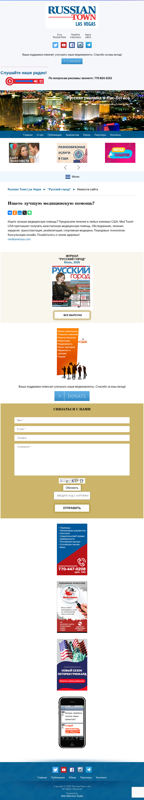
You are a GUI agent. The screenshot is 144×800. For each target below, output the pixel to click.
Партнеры (100, 134)
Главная (28, 134)
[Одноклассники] (15, 213)
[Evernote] (29, 213)
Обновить (72, 487)
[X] (24, 213)
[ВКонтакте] (10, 213)
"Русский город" (59, 189)
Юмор (86, 134)
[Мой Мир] (20, 213)
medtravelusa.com (19, 239)
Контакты (115, 134)
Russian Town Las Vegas (24, 189)
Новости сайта (87, 189)
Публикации (54, 134)
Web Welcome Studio (72, 796)
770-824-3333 (103, 78)
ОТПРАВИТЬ (72, 508)
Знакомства (72, 134)
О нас (40, 134)
